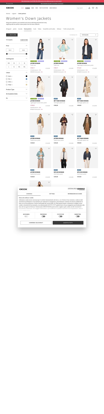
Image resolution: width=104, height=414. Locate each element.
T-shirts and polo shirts (68, 29)
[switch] (43, 216)
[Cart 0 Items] (96, 9)
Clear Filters (24, 40)
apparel (14, 13)
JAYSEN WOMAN (35, 63)
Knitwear (59, 29)
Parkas (39, 29)
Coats (34, 29)
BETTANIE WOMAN (59, 101)
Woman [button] (27, 8)
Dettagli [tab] (52, 193)
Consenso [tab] (29, 193)
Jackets (15, 29)
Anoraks (20, 29)
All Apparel (8, 29)
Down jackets (28, 29)
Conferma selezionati (36, 222)
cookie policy (26, 210)
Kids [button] (36, 8)
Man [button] (32, 8)
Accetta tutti (68, 222)
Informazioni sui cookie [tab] (75, 193)
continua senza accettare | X (76, 188)
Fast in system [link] (43, 8)
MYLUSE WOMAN (59, 172)
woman (8, 13)
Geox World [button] (53, 8)
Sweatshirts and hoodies (49, 29)
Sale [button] (22, 8)
